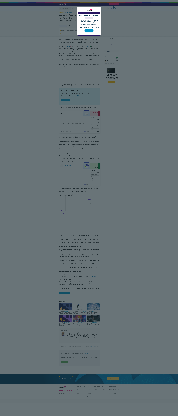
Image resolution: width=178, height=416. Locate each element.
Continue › (89, 30)
